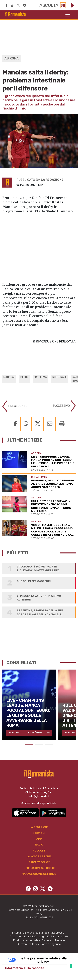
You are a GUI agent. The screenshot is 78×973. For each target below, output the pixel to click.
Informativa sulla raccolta (24, 968)
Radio (39, 844)
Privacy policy (39, 862)
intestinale (59, 377)
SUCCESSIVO (62, 405)
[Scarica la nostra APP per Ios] (25, 812)
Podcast (39, 850)
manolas (9, 377)
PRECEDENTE (17, 406)
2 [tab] (39, 744)
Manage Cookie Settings (39, 873)
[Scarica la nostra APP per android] (52, 812)
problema (40, 377)
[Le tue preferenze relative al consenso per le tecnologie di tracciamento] (71, 966)
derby (24, 377)
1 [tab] (29, 744)
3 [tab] (49, 744)
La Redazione (39, 827)
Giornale (39, 832)
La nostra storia (39, 856)
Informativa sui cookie (39, 868)
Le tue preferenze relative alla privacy (43, 959)
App (39, 838)
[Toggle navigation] (67, 14)
